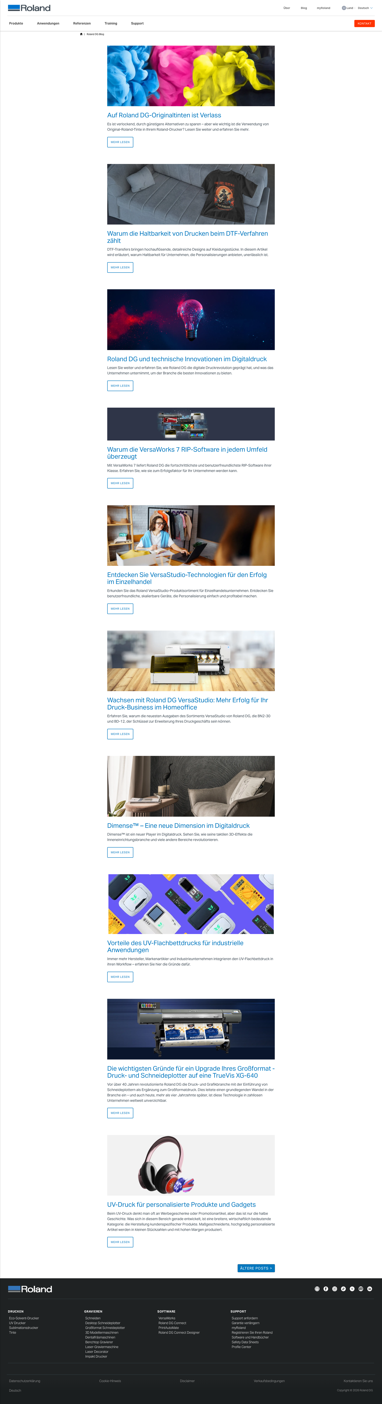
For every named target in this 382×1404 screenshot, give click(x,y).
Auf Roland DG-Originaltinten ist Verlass (164, 115)
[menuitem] (18, 23)
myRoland (239, 1328)
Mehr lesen (120, 142)
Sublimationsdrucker (23, 1328)
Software (166, 1311)
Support (238, 1311)
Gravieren (93, 1311)
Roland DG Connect (172, 1323)
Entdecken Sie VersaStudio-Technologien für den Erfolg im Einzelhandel (187, 578)
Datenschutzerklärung (24, 1381)
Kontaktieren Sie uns (358, 1381)
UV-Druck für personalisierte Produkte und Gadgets (181, 1204)
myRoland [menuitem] (323, 8)
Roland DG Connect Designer (179, 1332)
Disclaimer (187, 1381)
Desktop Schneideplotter (102, 1323)
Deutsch (15, 1390)
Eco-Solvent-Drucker (24, 1318)
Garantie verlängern (245, 1323)
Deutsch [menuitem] (363, 8)
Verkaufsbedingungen (269, 1381)
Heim (81, 34)
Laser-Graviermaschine (101, 1347)
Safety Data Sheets (245, 1342)
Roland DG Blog (95, 34)
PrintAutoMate (169, 1328)
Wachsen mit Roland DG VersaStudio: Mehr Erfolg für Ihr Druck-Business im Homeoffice (187, 703)
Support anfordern (245, 1318)
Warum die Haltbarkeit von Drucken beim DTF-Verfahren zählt (187, 236)
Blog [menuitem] (304, 8)
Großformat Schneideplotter (105, 1328)
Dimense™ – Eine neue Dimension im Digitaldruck (178, 825)
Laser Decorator (96, 1352)
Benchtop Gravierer (99, 1342)
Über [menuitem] (287, 8)
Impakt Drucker (96, 1356)
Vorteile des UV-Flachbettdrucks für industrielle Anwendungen (175, 946)
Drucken (15, 1311)
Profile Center (241, 1347)
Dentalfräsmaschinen (100, 1337)
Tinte (12, 1332)
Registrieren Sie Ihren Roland (252, 1332)
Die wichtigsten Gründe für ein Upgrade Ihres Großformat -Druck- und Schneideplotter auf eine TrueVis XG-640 (191, 1071)
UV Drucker (17, 1323)
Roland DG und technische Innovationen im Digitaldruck (187, 359)
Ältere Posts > (256, 1268)
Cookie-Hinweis (110, 1381)
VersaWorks (167, 1318)
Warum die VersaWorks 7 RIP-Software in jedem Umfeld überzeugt (187, 452)
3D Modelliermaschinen (101, 1332)
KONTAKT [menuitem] (364, 23)
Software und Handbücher (250, 1337)
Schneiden (92, 1318)
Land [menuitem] (350, 8)
